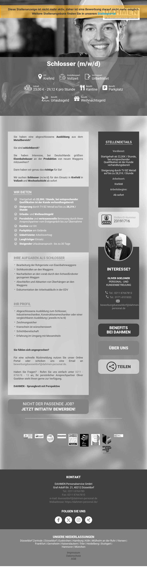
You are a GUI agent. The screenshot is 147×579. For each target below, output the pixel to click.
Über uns (118, 348)
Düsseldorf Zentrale (31, 540)
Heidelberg (93, 543)
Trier (82, 543)
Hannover (67, 546)
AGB (73, 558)
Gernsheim (53, 543)
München (80, 546)
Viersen (121, 540)
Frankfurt (40, 543)
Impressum (73, 552)
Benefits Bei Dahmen (119, 330)
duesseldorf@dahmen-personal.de (77, 498)
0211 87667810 (76, 494)
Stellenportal (107, 13)
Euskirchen (64, 540)
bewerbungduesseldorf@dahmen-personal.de (40, 364)
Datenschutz (73, 555)
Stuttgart (106, 543)
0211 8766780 (76, 491)
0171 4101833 (123, 297)
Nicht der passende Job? (48, 406)
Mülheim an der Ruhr (104, 540)
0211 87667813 (123, 292)
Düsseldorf (50, 540)
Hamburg (78, 540)
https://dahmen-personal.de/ (81, 501)
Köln (87, 540)
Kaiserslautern (69, 543)
